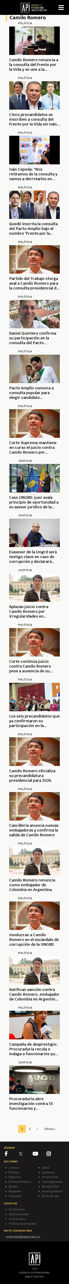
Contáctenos (17, 1219)
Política (14, 1172)
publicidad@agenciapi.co (23, 1236)
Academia (48, 1172)
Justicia (14, 1167)
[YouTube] (40, 1154)
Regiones (15, 1191)
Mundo (13, 1186)
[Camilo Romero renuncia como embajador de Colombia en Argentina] (34, 894)
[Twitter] (25, 1154)
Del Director (17, 1209)
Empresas (15, 1196)
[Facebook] (12, 1154)
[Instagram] (53, 1154)
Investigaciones (52, 1182)
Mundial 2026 (50, 1186)
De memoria (50, 1177)
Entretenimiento (20, 1182)
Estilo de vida (50, 1196)
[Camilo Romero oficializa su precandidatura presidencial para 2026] (34, 785)
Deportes (15, 1177)
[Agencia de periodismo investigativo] (35, 7)
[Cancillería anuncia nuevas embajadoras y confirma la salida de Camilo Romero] (34, 839)
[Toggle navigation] (66, 4)
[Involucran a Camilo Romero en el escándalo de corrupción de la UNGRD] (34, 949)
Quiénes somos (19, 1214)
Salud (45, 1167)
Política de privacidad (23, 1223)
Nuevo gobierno (52, 1191)
